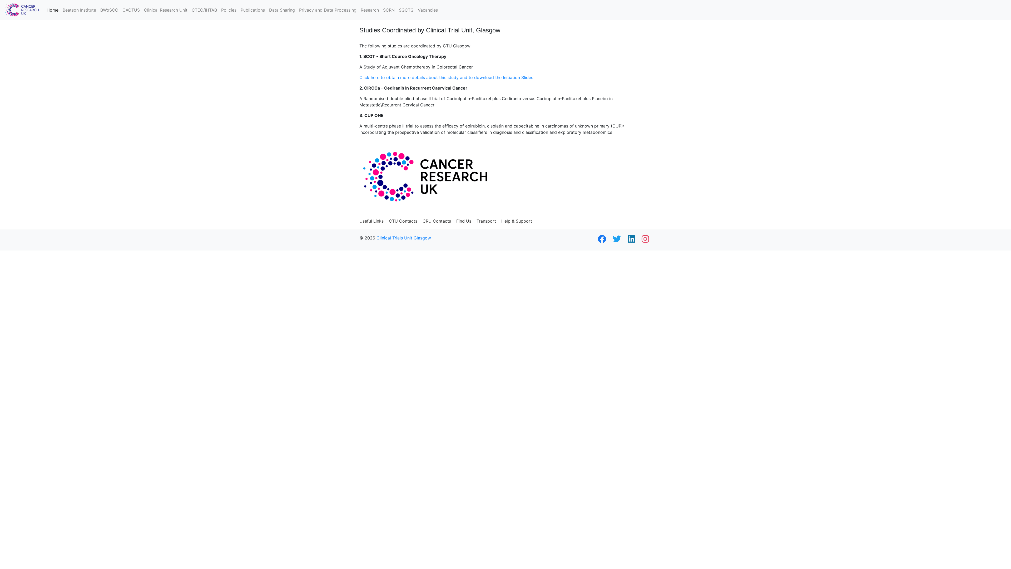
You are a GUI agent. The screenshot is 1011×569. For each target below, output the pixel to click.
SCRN (389, 10)
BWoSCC (109, 10)
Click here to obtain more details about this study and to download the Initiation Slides (446, 77)
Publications (253, 10)
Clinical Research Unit (165, 10)
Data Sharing (282, 10)
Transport (486, 221)
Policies (228, 10)
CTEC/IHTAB (204, 10)
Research (370, 10)
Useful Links (371, 221)
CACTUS (131, 10)
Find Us (463, 221)
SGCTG (406, 10)
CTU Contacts (403, 221)
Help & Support (516, 221)
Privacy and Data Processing (327, 10)
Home (52, 10)
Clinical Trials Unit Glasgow (403, 238)
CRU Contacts (437, 221)
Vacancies (428, 10)
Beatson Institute (79, 10)
